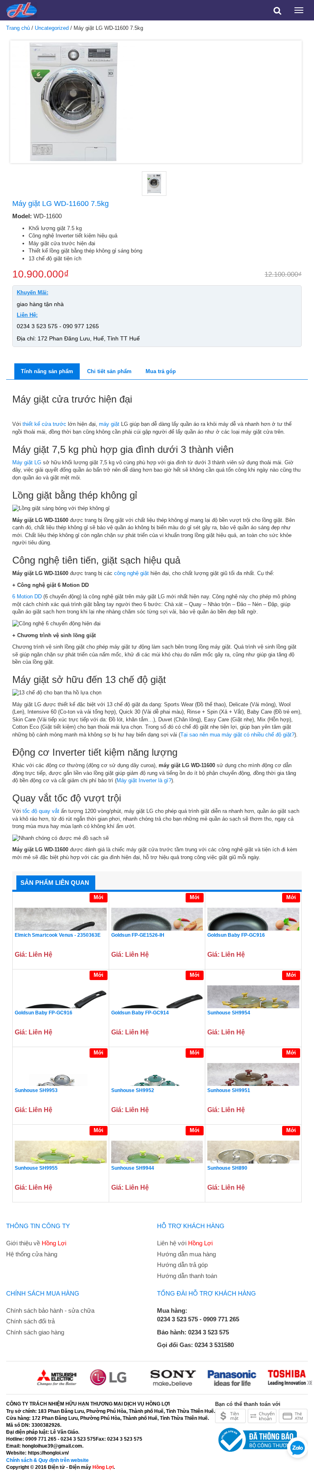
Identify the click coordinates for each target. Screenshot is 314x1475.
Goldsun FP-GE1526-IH (137, 935)
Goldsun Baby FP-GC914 (140, 1013)
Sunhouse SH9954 (228, 1013)
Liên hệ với (185, 1243)
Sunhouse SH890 (227, 1168)
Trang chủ (18, 28)
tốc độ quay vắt (40, 811)
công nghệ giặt (131, 573)
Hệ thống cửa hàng (31, 1254)
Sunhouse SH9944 (132, 1168)
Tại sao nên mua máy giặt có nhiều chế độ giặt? (237, 735)
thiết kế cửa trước (44, 424)
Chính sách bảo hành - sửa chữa (50, 1310)
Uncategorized (52, 28)
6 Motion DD (27, 596)
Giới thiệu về (36, 1243)
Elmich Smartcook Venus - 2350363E (58, 935)
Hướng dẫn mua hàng (186, 1254)
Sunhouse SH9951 (228, 1090)
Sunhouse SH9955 (36, 1168)
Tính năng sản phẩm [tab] (47, 371)
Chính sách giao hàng (35, 1332)
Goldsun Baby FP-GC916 (236, 935)
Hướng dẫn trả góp (182, 1264)
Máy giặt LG (26, 462)
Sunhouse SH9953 (36, 1090)
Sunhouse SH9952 (132, 1090)
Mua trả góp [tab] (161, 371)
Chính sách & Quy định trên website (47, 1460)
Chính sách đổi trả (30, 1321)
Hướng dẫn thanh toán (187, 1275)
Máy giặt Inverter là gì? (144, 780)
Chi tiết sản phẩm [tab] (109, 371)
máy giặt (109, 424)
